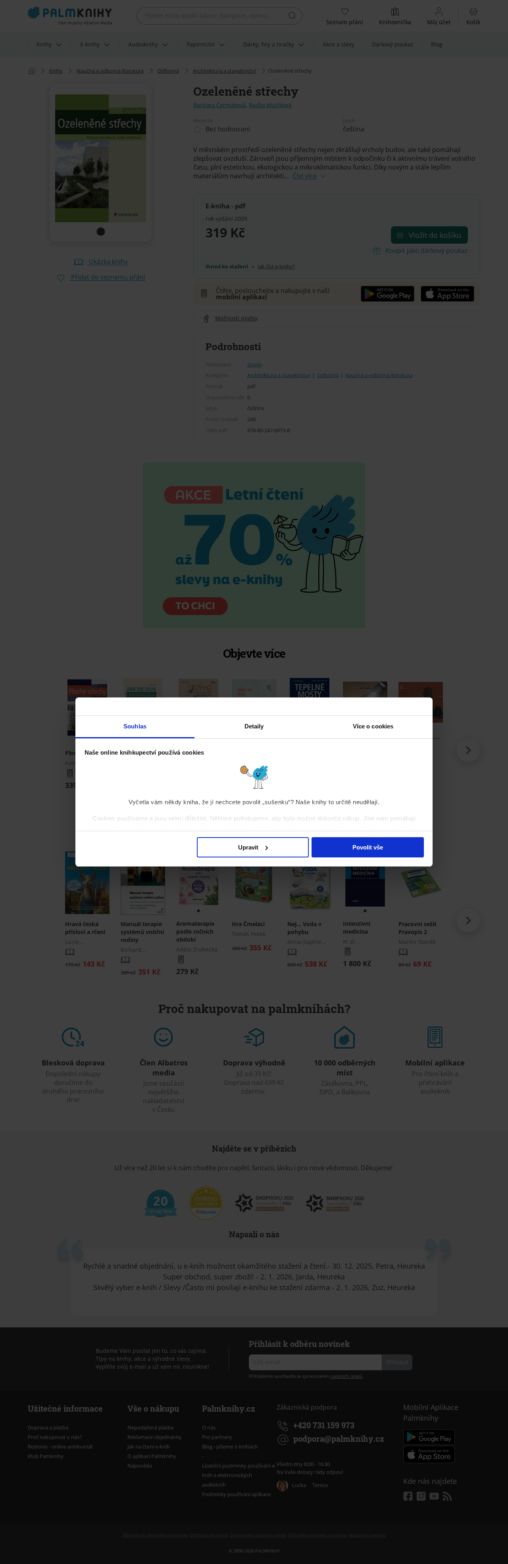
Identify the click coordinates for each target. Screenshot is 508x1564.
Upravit (248, 847)
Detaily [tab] (254, 726)
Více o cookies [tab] (373, 726)
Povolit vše (367, 847)
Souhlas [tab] (134, 726)
